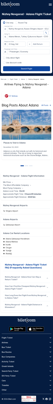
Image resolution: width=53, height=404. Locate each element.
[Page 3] (31, 165)
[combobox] (28, 28)
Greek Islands (8, 366)
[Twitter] (43, 399)
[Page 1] (22, 165)
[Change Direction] (46, 32)
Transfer (5, 385)
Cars (4, 381)
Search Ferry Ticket (10, 371)
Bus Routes (7, 352)
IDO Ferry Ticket (9, 376)
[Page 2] (26, 165)
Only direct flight (13, 58)
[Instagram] (50, 399)
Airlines (5, 342)
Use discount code (14, 63)
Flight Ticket (7, 338)
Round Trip (22, 23)
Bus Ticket (6, 347)
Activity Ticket (8, 361)
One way (9, 23)
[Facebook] (46, 399)
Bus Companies (8, 357)
